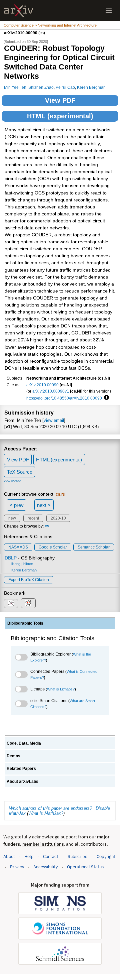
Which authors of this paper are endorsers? (50, 808)
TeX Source (19, 472)
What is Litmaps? (61, 689)
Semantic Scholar (94, 547)
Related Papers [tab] (21, 769)
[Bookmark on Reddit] (28, 603)
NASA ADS (18, 547)
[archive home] (18, 10)
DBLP (11, 557)
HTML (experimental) (60, 116)
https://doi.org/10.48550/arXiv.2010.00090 (64, 398)
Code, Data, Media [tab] (24, 743)
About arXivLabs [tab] (22, 782)
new (12, 518)
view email (54, 420)
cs (47, 526)
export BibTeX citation (28, 579)
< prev (17, 505)
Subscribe (77, 856)
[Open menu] (108, 10)
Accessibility (45, 867)
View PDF (60, 100)
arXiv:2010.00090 (42, 385)
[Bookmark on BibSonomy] (11, 603)
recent (33, 518)
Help (29, 856)
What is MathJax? (45, 813)
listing (15, 564)
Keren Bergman (91, 87)
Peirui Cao (65, 87)
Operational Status (85, 867)
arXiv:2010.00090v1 (50, 391)
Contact (50, 856)
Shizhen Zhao (41, 87)
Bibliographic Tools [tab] (25, 623)
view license (12, 481)
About (9, 856)
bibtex (28, 564)
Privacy (17, 867)
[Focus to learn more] (105, 398)
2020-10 (58, 518)
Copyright (106, 856)
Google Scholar (53, 547)
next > (44, 505)
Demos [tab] (13, 756)
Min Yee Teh (15, 87)
